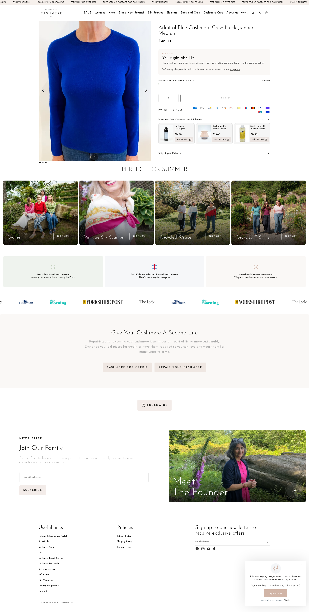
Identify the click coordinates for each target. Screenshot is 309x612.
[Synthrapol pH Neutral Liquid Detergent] (242, 133)
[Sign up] (267, 541)
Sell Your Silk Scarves (49, 569)
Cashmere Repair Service (51, 558)
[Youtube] (209, 549)
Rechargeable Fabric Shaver (219, 127)
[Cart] (266, 12)
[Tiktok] (214, 549)
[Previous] (263, 120)
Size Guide (44, 541)
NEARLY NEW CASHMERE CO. (59, 603)
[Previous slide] (42, 91)
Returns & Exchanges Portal (53, 536)
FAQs (42, 552)
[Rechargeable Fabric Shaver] (204, 133)
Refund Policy (124, 547)
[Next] (268, 120)
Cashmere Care (46, 547)
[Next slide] (147, 91)
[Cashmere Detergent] (166, 133)
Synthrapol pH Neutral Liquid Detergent (257, 127)
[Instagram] (203, 549)
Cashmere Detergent (180, 127)
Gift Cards (44, 574)
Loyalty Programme (49, 586)
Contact (43, 591)
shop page (235, 69)
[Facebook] (197, 549)
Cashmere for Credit (49, 563)
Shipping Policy (124, 541)
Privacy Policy (124, 536)
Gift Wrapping (46, 580)
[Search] (253, 12)
